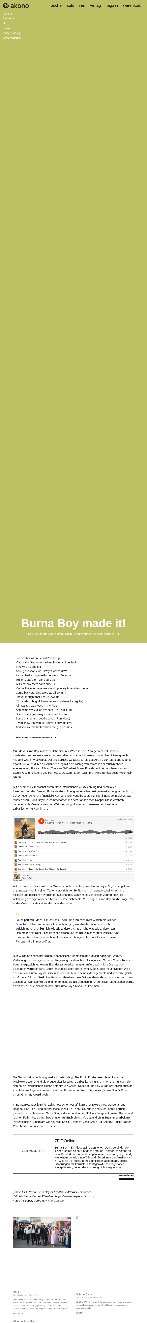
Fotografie (8, 18)
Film (5, 23)
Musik (6, 28)
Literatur (7, 13)
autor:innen (76, 5)
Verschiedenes (12, 38)
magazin (111, 5)
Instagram (57, 1200)
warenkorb (132, 5)
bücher (57, 5)
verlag (95, 5)
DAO (16, 1292)
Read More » (18, 1314)
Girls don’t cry (84, 1294)
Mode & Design (12, 33)
